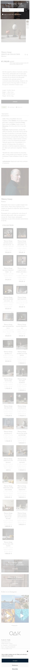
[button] (27, 651)
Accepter (15, 660)
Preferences (15, 665)
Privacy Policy (15, 668)
